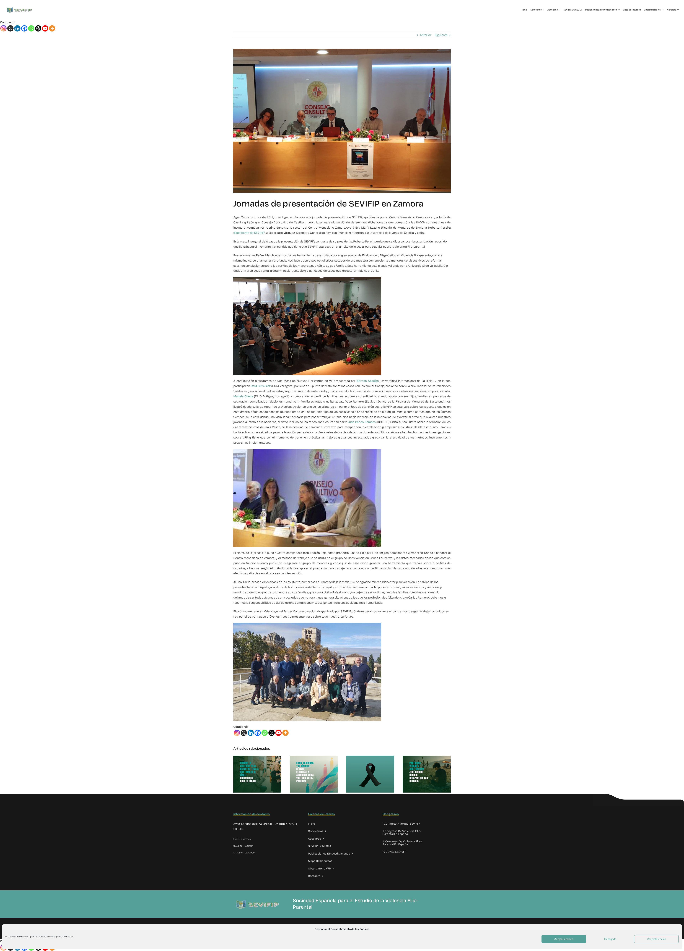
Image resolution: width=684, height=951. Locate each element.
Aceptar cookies (563, 938)
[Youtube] (45, 28)
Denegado (610, 938)
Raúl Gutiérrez (260, 386)
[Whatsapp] (31, 28)
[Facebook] (24, 28)
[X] (10, 28)
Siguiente (441, 35)
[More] (52, 28)
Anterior (425, 35)
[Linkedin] (17, 28)
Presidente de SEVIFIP (249, 233)
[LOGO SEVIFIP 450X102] (20, 8)
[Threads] (38, 28)
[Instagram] (3, 28)
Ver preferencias (656, 938)
